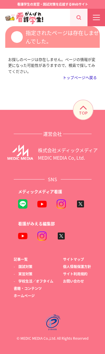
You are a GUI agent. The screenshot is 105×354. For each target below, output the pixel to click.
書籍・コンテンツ (28, 288)
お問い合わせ (73, 281)
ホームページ (24, 295)
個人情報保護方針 (77, 266)
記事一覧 (21, 259)
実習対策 (25, 273)
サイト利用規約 (75, 273)
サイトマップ (73, 259)
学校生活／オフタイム (35, 281)
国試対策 (25, 266)
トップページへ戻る (80, 77)
